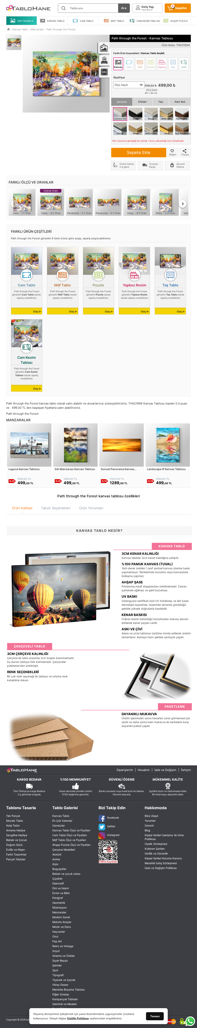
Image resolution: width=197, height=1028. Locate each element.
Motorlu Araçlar (61, 922)
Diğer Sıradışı (60, 994)
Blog (147, 830)
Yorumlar (150, 820)
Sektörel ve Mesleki (64, 1004)
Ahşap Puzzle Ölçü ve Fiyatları (71, 844)
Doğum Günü (14, 844)
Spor (55, 970)
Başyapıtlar (59, 869)
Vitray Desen (60, 984)
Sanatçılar (58, 825)
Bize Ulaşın (151, 815)
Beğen (172, 154)
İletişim (186, 770)
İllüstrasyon (59, 907)
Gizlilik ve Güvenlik (156, 853)
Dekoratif (58, 883)
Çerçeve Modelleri (63, 849)
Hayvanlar (58, 931)
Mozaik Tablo (14, 820)
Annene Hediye (15, 830)
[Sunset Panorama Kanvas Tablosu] (121, 444)
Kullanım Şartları (155, 848)
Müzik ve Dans (61, 926)
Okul (55, 936)
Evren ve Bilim (61, 893)
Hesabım (144, 770)
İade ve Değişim (165, 770)
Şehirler (57, 965)
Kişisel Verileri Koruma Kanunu (163, 858)
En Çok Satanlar (62, 820)
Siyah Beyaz (60, 960)
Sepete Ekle (138, 152)
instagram (113, 835)
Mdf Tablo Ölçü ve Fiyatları (69, 840)
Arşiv (55, 864)
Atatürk (57, 854)
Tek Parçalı (13, 815)
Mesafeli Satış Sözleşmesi (161, 863)
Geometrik (58, 902)
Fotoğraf (57, 897)
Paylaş (185, 154)
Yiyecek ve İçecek (63, 979)
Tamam (154, 1016)
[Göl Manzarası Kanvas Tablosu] (75, 444)
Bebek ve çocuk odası (66, 873)
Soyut (56, 951)
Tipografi (58, 975)
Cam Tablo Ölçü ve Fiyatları (69, 835)
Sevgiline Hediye (16, 835)
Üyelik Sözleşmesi (156, 843)
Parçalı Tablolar (15, 859)
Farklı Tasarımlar (16, 854)
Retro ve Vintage (62, 946)
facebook (113, 817)
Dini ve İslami (60, 888)
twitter (111, 826)
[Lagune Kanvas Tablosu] (29, 444)
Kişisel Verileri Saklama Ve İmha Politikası (164, 837)
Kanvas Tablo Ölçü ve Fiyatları (71, 830)
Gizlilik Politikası (78, 1018)
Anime (56, 859)
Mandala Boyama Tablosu (68, 989)
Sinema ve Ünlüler (63, 955)
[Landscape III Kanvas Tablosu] (168, 444)
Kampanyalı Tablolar (65, 999)
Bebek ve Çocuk (16, 840)
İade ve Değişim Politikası (161, 868)
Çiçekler (57, 878)
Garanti (149, 825)
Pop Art (57, 941)
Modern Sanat (61, 917)
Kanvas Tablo (60, 815)
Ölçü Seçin (121, 84)
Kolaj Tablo (13, 825)
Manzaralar (59, 912)
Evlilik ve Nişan (15, 849)
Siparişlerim (125, 770)
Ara (124, 8)
